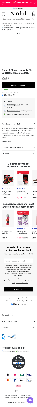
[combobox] (16, 19)
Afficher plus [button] (6, 141)
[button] (35, 3)
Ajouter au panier (18, 85)
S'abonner (18, 289)
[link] (6, 23)
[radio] (2, 188)
